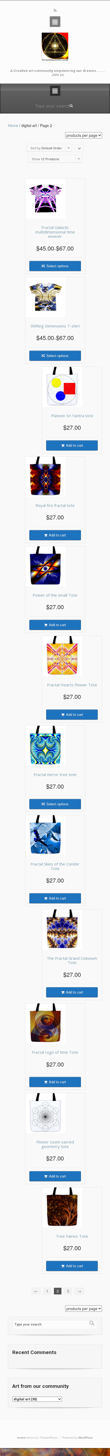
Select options (57, 265)
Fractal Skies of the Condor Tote (55, 866)
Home (13, 125)
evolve (21, 1437)
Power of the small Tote (55, 595)
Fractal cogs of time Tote (55, 1052)
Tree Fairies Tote (72, 1236)
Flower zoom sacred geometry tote (55, 1144)
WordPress (85, 1437)
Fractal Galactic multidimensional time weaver (55, 232)
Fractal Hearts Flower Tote (72, 684)
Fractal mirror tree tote (55, 774)
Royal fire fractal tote (55, 505)
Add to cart (74, 445)
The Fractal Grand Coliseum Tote (72, 960)
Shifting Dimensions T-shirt (55, 326)
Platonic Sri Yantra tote (72, 415)
